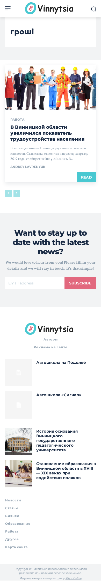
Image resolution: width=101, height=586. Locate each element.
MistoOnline (74, 578)
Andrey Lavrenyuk (27, 167)
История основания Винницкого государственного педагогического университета (57, 440)
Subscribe (80, 283)
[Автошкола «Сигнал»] (18, 405)
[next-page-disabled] (16, 193)
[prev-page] (8, 193)
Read (86, 177)
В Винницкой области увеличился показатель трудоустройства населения (47, 133)
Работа (17, 119)
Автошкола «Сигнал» (58, 394)
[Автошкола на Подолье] (18, 372)
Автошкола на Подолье (61, 362)
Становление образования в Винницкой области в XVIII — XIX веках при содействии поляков (66, 470)
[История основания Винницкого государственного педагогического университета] (18, 441)
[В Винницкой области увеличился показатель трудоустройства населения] (50, 87)
